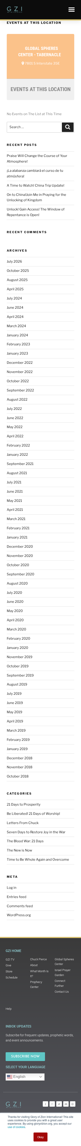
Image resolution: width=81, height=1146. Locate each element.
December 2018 (19, 758)
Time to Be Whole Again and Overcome (38, 860)
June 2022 (15, 418)
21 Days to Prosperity (23, 804)
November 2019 (19, 657)
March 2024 (16, 326)
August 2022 (17, 400)
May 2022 (14, 427)
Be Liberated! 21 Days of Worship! (33, 814)
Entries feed (16, 897)
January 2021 (17, 537)
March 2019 (16, 730)
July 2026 (14, 261)
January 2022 (17, 455)
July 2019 (14, 694)
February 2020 (18, 639)
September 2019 (20, 675)
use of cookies (16, 1127)
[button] (71, 9)
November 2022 (20, 372)
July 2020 (14, 593)
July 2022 (14, 409)
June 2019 (15, 703)
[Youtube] (66, 1104)
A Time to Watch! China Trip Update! (35, 185)
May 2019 (14, 712)
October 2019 (18, 666)
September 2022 (20, 390)
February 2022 (18, 445)
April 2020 (15, 620)
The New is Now (19, 850)
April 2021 (15, 510)
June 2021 (15, 491)
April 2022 (15, 436)
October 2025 (18, 271)
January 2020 (17, 648)
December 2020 (20, 547)
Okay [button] (40, 1137)
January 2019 (17, 749)
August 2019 (17, 684)
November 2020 (20, 556)
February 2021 (18, 528)
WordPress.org (19, 915)
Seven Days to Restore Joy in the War (36, 832)
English (18, 1077)
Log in (11, 888)
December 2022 (20, 363)
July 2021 (14, 482)
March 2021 (16, 519)
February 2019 (18, 740)
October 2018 (18, 776)
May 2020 (15, 611)
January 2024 (17, 335)
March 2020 (16, 629)
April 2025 (15, 289)
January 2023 (17, 353)
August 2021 (17, 473)
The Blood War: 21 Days (25, 841)
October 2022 (18, 381)
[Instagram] (52, 1104)
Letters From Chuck (22, 823)
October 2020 (18, 565)
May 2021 (14, 501)
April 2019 (15, 721)
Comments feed (20, 906)
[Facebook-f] (45, 1104)
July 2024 (14, 298)
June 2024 (15, 308)
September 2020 (20, 574)
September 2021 (20, 464)
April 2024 (15, 317)
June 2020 (15, 602)
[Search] (68, 127)
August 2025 (17, 280)
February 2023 (18, 344)
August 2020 (17, 583)
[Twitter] (59, 1104)
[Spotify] (72, 1104)
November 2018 (19, 767)
